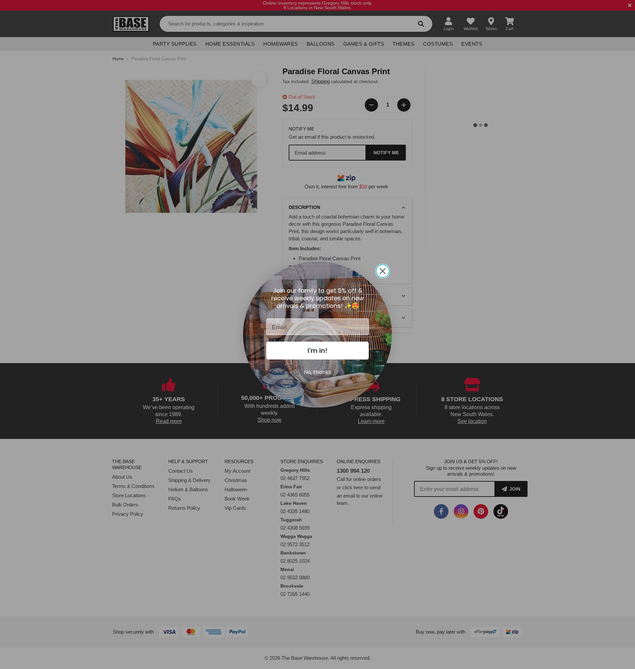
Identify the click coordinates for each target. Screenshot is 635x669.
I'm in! (317, 350)
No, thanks (317, 372)
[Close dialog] (382, 271)
